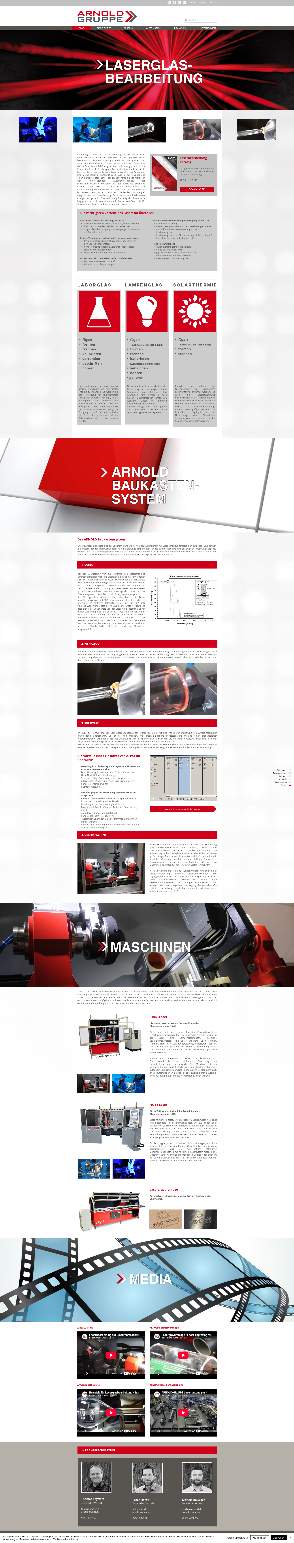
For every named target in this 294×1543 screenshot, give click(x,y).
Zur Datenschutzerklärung (66, 1539)
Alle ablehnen (259, 1537)
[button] (147, 565)
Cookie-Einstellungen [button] (237, 1537)
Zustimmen (278, 1537)
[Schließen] (290, 1538)
